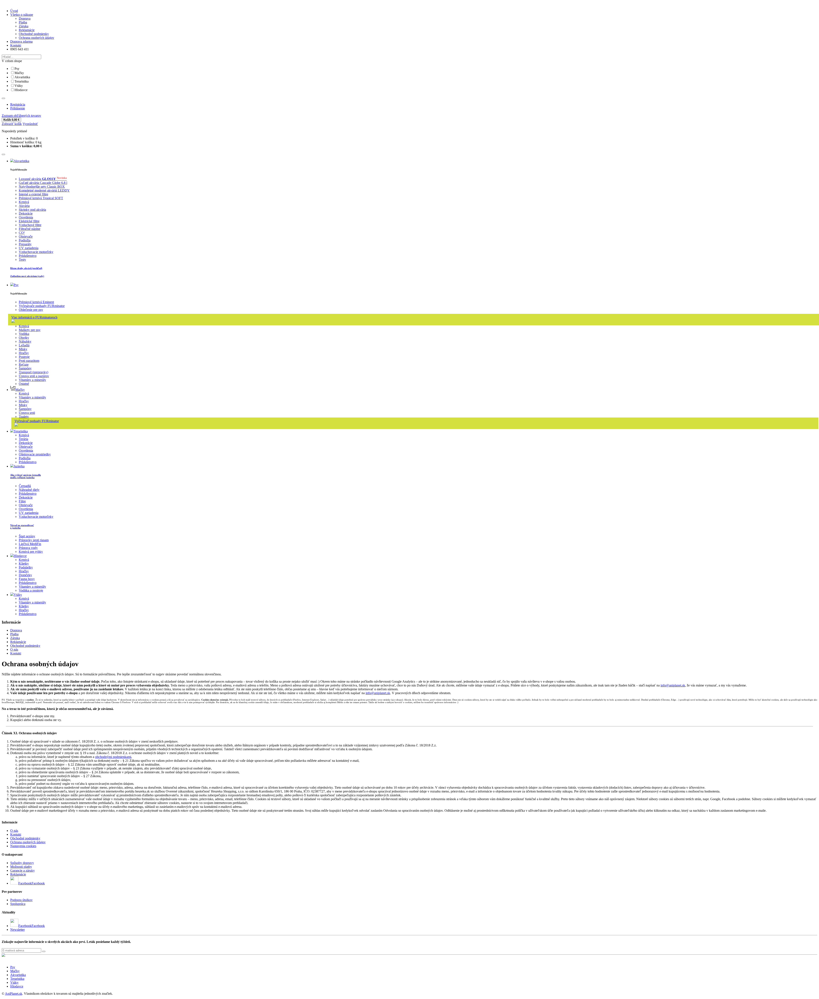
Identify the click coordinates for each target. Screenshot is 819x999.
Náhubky (25, 341)
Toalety (24, 416)
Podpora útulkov (21, 900)
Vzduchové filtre (30, 225)
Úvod (14, 11)
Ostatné (24, 383)
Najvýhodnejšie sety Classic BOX (42, 186)
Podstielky (26, 567)
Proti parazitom (29, 360)
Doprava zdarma (21, 41)
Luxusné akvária (43, 179)
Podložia (24, 240)
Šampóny (25, 368)
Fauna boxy (27, 579)
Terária (23, 439)
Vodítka (24, 334)
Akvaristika (22, 77)
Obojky (24, 337)
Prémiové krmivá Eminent (36, 302)
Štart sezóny (27, 536)
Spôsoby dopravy (22, 863)
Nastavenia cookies (23, 846)
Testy (22, 259)
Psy (17, 68)
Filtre (22, 501)
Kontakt (15, 45)
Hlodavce (21, 90)
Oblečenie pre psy (31, 309)
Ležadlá (24, 345)
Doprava (24, 18)
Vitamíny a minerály (32, 380)
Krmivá (24, 202)
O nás (14, 649)
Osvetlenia (26, 217)
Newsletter (17, 929)
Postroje (24, 357)
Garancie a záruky (22, 870)
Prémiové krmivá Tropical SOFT (41, 198)
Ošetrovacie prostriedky (35, 454)
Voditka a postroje (31, 590)
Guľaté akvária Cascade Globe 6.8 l (43, 183)
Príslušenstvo (27, 255)
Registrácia (17, 104)
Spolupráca (17, 904)
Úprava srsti (27, 412)
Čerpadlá (25, 486)
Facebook (38, 883)
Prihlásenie (17, 108)
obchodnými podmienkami (113, 757)
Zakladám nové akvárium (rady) (27, 276)
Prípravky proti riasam (34, 540)
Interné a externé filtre (33, 194)
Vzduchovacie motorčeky (36, 252)
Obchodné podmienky (34, 34)
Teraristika (22, 81)
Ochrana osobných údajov (36, 37)
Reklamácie (27, 30)
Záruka (23, 26)
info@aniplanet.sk (673, 685)
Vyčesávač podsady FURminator (37, 421)
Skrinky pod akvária (32, 209)
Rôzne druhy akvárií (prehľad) (26, 268)
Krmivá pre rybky (31, 551)
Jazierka (19, 466)
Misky (23, 349)
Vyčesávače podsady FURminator (42, 306)
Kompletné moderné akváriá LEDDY (44, 190)
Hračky (24, 353)
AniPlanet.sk (13, 993)
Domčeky (25, 575)
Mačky (19, 73)
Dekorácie (26, 213)
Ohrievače (26, 236)
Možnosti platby (21, 866)
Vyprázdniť (30, 124)
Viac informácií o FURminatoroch (34, 317)
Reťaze (24, 364)
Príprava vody (28, 548)
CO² (22, 232)
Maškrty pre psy (30, 330)
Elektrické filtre (29, 221)
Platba (23, 22)
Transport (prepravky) (33, 372)
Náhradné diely (29, 490)
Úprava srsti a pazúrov (34, 376)
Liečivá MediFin (30, 544)
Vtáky (19, 85)
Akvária (24, 206)
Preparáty (25, 244)
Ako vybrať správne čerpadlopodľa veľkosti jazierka (25, 476)
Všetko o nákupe (21, 14)
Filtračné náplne (29, 229)
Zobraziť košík (12, 124)
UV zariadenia (28, 248)
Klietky (24, 563)
